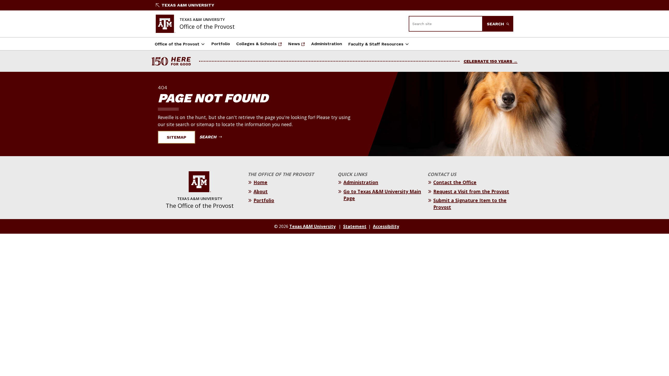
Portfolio (220, 43)
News (298, 45)
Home (260, 182)
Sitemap (176, 137)
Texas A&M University (188, 5)
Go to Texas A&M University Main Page (382, 194)
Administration (326, 43)
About (260, 191)
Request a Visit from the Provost (471, 191)
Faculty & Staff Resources (375, 44)
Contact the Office (454, 182)
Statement (354, 226)
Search (496, 23)
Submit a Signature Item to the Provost (469, 203)
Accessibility (386, 226)
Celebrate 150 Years (488, 61)
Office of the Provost (177, 44)
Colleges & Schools (257, 45)
